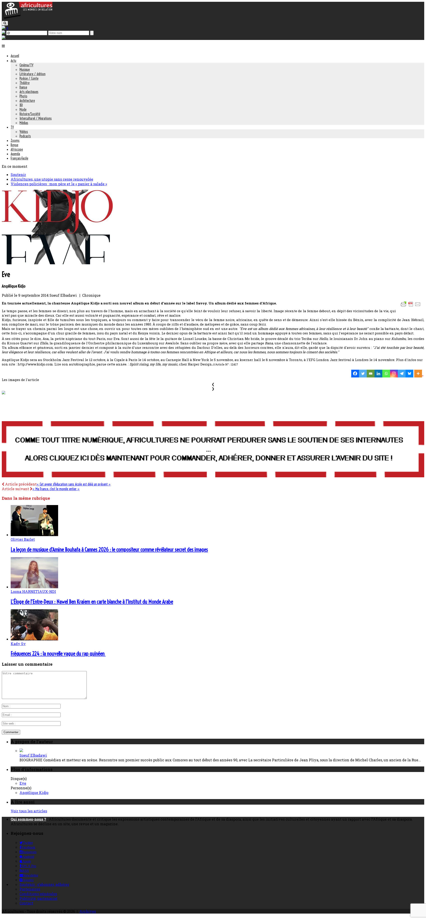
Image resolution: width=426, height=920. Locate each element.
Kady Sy (18, 643)
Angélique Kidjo (34, 792)
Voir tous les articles (29, 811)
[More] (418, 373)
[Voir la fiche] (21, 750)
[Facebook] (355, 373)
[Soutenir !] (213, 449)
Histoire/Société (30, 114)
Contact (26, 903)
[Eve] (57, 263)
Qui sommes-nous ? (28, 819)
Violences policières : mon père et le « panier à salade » (59, 184)
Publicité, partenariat (38, 898)
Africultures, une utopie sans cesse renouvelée (52, 179)
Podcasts (25, 136)
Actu (13, 60)
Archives (87, 911)
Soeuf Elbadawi (33, 755)
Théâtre (25, 83)
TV (12, 127)
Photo (23, 96)
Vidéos (24, 131)
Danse (23, 87)
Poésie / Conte (29, 78)
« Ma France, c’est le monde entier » (56, 489)
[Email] (371, 373)
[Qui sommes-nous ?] (3, 37)
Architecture (27, 100)
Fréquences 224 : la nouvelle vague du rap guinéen (58, 653)
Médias (24, 122)
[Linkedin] (378, 373)
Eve (23, 783)
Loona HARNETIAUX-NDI (33, 591)
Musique (25, 69)
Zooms (15, 140)
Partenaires (30, 889)
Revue (14, 145)
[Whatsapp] (386, 373)
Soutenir (18, 174)
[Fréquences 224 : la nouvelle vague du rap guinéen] (34, 639)
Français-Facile (19, 158)
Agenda (15, 154)
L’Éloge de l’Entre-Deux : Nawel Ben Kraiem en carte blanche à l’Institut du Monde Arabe (92, 601)
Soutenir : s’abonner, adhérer (44, 884)
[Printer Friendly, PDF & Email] (411, 306)
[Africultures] (27, 18)
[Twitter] (363, 373)
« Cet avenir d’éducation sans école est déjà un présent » (74, 484)
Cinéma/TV (26, 65)
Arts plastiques (29, 91)
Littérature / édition (32, 74)
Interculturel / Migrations (36, 118)
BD (21, 105)
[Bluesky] (409, 373)
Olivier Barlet (23, 539)
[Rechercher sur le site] (5, 23)
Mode (23, 109)
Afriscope (17, 149)
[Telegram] (402, 373)
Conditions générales (38, 893)
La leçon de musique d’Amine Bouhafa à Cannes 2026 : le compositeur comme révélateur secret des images (109, 549)
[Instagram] (394, 373)
